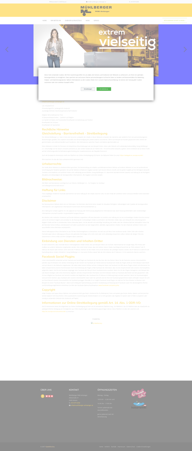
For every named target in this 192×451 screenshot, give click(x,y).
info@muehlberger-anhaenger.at (96, 2)
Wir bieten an (56, 20)
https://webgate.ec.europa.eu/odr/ (131, 155)
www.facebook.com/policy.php (109, 285)
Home (44, 20)
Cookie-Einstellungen (143, 447)
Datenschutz (131, 447)
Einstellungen (88, 89)
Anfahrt (107, 447)
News (88, 20)
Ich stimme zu (104, 89)
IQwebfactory (50, 447)
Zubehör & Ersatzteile (73, 20)
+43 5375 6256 (134, 2)
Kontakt (113, 447)
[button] (14, 48)
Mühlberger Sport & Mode (175, 20)
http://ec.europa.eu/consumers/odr (54, 311)
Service (96, 20)
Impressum (121, 447)
